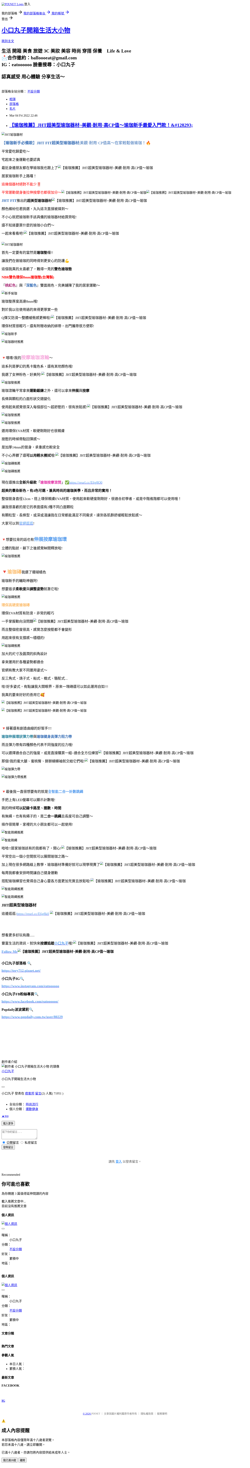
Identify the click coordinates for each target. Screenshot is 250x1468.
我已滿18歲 (9, 1460)
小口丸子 (8, 1071)
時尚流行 (32, 1104)
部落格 (14, 104)
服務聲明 (162, 1413)
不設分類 (33, 91)
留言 (38, 1093)
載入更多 (8, 1123)
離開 (22, 1460)
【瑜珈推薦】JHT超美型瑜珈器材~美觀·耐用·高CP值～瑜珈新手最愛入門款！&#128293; (101, 125)
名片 (12, 108)
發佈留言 (8, 1147)
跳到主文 (8, 41)
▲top (5, 1116)
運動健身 (32, 1109)
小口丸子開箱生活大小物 (36, 30)
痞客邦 (29, 1093)
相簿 (12, 99)
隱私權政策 (147, 1413)
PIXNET (95, 1413)
